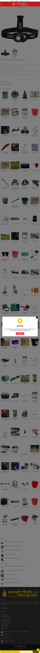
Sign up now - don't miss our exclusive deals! (10, 651)
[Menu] (37, 4)
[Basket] (1, 4)
